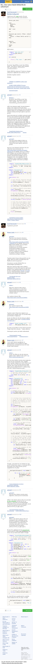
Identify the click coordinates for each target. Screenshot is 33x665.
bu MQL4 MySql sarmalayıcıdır (19, 356)
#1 (20, 94)
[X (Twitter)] (27, 643)
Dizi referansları (10, 510)
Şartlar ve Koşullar (14, 622)
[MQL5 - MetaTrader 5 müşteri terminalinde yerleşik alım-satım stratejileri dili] (2, 1)
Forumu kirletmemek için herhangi (16, 484)
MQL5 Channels (23, 626)
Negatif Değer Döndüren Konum (16, 131)
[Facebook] (22, 643)
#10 (20, 514)
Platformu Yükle (5, 650)
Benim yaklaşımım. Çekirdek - (13, 486)
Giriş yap (27, 1)
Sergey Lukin (10, 232)
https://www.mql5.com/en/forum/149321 (17, 297)
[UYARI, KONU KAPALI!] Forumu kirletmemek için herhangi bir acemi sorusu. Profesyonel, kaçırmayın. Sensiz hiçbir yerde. (18, 87)
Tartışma (24, 132)
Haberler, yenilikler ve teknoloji (6, 627)
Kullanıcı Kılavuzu (6, 632)
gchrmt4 (9, 94)
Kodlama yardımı (11, 277)
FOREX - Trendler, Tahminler (13, 220)
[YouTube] (22, 645)
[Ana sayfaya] (1, 9)
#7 (22, 340)
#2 (20, 136)
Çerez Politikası (14, 639)
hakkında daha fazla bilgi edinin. (14, 663)
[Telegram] (25, 643)
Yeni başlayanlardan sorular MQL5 (17, 509)
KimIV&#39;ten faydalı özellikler (16, 217)
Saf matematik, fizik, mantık (15, 276)
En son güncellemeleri (6, 623)
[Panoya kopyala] (29, 20)
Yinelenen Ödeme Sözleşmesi (15, 627)
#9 (20, 490)
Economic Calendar (23, 634)
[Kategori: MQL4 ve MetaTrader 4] (3, 9)
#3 (25, 223)
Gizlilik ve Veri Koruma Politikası (15, 636)
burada (28, 270)
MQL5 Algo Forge (5, 643)
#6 (22, 301)
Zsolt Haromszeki (12, 12)
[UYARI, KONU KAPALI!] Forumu (14, 132)
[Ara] (22, 2)
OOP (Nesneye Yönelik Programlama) (15, 219)
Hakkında (14, 616)
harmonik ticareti (13, 90)
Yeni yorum (28, 9)
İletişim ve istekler (14, 643)
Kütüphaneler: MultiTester (12, 485)
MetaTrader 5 (24, 616)
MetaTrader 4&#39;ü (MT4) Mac (14, 278)
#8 (20, 350)
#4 (22, 232)
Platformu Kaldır (5, 653)
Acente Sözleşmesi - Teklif (15, 631)
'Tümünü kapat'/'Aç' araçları (15, 335)
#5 (20, 282)
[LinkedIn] (25, 645)
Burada (22, 270)
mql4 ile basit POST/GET (12, 336)
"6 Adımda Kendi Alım (24, 336)
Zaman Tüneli (13, 619)
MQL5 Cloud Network (6, 640)
